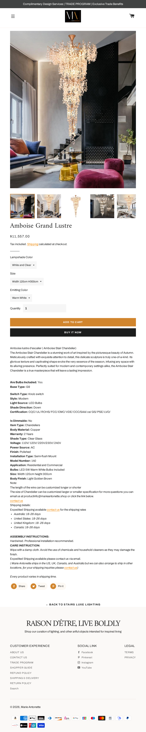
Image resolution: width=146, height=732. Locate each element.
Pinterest (86, 657)
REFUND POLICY (21, 673)
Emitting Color (19, 290)
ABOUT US (17, 652)
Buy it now (73, 332)
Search (14, 688)
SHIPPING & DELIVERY (24, 678)
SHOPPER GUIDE (21, 667)
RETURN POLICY (20, 683)
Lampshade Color (21, 257)
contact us (16, 500)
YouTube (86, 667)
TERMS (129, 652)
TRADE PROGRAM (21, 662)
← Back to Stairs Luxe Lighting (73, 604)
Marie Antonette (30, 706)
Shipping (32, 244)
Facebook (87, 652)
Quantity (15, 308)
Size (12, 273)
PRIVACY (130, 657)
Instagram (87, 662)
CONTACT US (18, 657)
